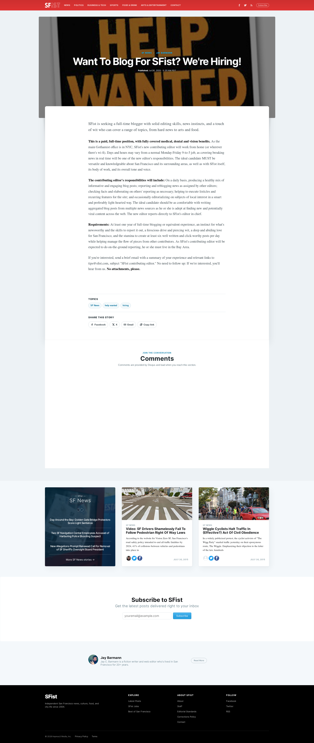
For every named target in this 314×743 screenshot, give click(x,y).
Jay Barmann (164, 53)
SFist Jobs (133, 706)
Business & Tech (96, 5)
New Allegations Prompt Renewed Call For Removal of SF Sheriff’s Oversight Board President (80, 548)
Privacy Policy (81, 736)
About (180, 701)
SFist (51, 696)
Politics (79, 5)
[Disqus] (157, 416)
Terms (94, 736)
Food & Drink (129, 5)
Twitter (229, 706)
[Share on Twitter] (134, 558)
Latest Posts (134, 701)
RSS (228, 711)
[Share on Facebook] (140, 558)
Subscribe (262, 5)
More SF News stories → (80, 559)
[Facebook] (239, 5)
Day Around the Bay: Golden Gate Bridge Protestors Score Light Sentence (80, 521)
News (67, 5)
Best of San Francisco (139, 711)
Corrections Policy (186, 716)
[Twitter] (245, 5)
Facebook (231, 701)
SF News (147, 53)
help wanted (111, 305)
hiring (126, 305)
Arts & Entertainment (154, 5)
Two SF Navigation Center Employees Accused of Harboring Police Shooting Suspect (80, 534)
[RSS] (252, 5)
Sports (114, 5)
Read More (199, 660)
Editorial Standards (186, 711)
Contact (176, 5)
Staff (179, 706)
